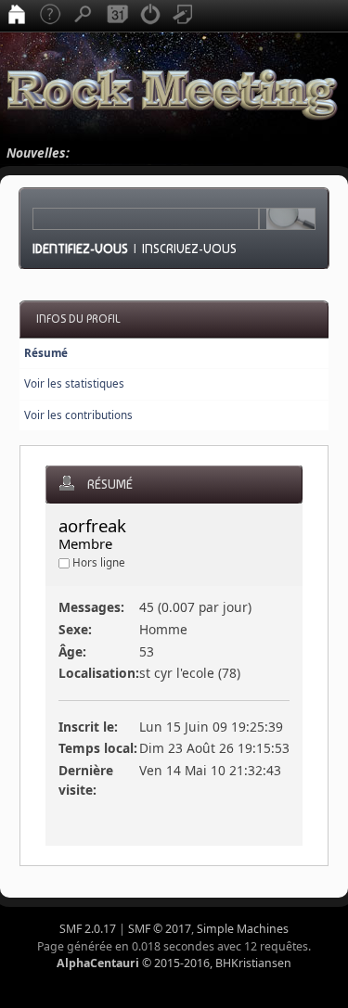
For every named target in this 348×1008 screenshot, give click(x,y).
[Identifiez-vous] (150, 16)
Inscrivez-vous (189, 248)
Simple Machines (243, 929)
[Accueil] (16, 16)
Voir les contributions (78, 415)
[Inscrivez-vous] (183, 16)
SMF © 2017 (159, 929)
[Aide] (50, 16)
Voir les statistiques (74, 383)
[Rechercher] (83, 16)
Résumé (46, 353)
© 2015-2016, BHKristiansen (174, 963)
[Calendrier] (117, 16)
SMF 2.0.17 (87, 929)
